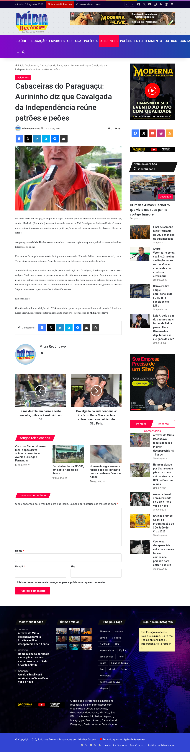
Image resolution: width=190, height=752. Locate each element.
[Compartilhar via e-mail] (64, 138)
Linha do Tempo (119, 663)
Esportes (57, 41)
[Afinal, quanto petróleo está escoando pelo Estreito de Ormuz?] (86, 639)
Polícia (126, 41)
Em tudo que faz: (124, 739)
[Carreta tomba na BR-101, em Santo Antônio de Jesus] (68, 454)
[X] (28, 138)
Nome (19, 550)
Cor (117, 644)
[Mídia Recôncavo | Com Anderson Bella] (31, 21)
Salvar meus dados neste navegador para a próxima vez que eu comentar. (62, 582)
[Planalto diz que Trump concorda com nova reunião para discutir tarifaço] (74, 631)
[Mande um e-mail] (42, 128)
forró (121, 656)
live (102, 669)
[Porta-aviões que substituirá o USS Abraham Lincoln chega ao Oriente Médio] (61, 647)
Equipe (122, 650)
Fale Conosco (137, 745)
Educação (38, 41)
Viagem (104, 688)
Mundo (112, 669)
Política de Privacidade (161, 745)
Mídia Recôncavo (31, 128)
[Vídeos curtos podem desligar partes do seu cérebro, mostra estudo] (61, 639)
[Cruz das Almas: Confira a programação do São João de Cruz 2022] (140, 521)
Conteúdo (105, 644)
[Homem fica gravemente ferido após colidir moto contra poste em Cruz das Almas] (106, 454)
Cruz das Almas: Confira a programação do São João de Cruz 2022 (163, 523)
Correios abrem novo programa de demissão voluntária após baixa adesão (119, 4)
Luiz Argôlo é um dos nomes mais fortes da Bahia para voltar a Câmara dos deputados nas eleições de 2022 (163, 327)
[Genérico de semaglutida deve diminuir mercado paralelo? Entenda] (86, 647)
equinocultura (107, 650)
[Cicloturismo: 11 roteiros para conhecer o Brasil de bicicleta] (74, 639)
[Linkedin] (37, 138)
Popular (141, 424)
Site (73, 566)
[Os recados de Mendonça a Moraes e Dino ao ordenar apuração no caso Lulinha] (61, 631)
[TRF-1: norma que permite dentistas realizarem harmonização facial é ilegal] (74, 647)
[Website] (42, 353)
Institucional (120, 745)
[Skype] (46, 138)
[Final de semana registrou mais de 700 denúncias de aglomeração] (140, 232)
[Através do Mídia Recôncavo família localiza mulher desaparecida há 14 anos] (140, 440)
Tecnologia (105, 675)
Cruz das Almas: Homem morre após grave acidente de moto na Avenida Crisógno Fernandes (30, 453)
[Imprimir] (95, 327)
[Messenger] (55, 138)
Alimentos (105, 631)
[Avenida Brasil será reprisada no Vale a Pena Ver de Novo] (140, 499)
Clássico (116, 637)
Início (20, 65)
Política (91, 41)
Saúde (22, 41)
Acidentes (108, 41)
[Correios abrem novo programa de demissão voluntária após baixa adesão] (86, 631)
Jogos (103, 663)
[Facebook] (19, 138)
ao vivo (119, 631)
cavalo (103, 637)
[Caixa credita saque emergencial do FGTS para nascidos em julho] (140, 291)
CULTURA (74, 41)
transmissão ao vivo (110, 681)
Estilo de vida (107, 656)
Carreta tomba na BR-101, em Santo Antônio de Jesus (68, 470)
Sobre (124, 669)
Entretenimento (148, 41)
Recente (163, 424)
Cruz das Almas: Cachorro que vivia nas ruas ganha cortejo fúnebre (150, 209)
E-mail (20, 566)
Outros (171, 41)
